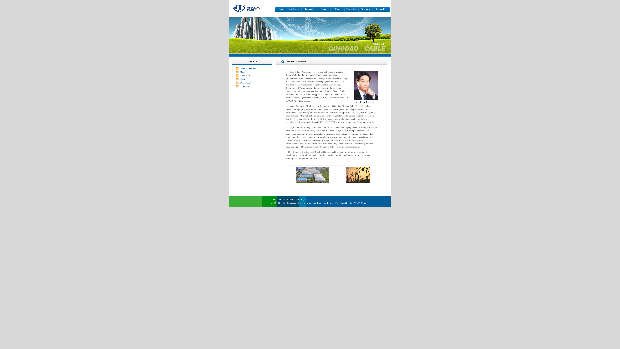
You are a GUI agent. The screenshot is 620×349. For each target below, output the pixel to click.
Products (309, 9)
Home (281, 9)
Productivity (351, 9)
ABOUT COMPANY (249, 69)
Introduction (294, 9)
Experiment (365, 9)
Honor (323, 9)
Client (337, 9)
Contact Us (380, 9)
